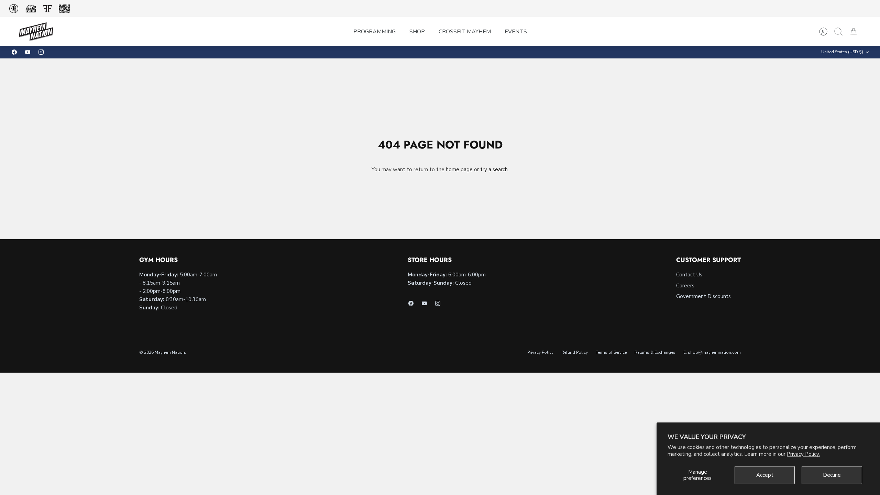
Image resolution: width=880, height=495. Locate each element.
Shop (417, 31)
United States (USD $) (842, 52)
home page (459, 169)
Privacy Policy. (803, 454)
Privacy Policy (540, 352)
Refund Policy (574, 352)
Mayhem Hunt (64, 9)
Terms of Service (611, 352)
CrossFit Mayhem (465, 31)
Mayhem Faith (30, 9)
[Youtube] (27, 52)
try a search (494, 169)
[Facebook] (14, 52)
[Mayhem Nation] (36, 31)
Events (516, 31)
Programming (374, 31)
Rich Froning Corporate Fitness (14, 8)
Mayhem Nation (170, 352)
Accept (764, 475)
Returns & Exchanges (655, 352)
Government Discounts (703, 296)
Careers (685, 285)
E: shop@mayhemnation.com (712, 352)
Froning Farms (47, 8)
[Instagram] (41, 52)
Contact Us (689, 274)
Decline (832, 475)
